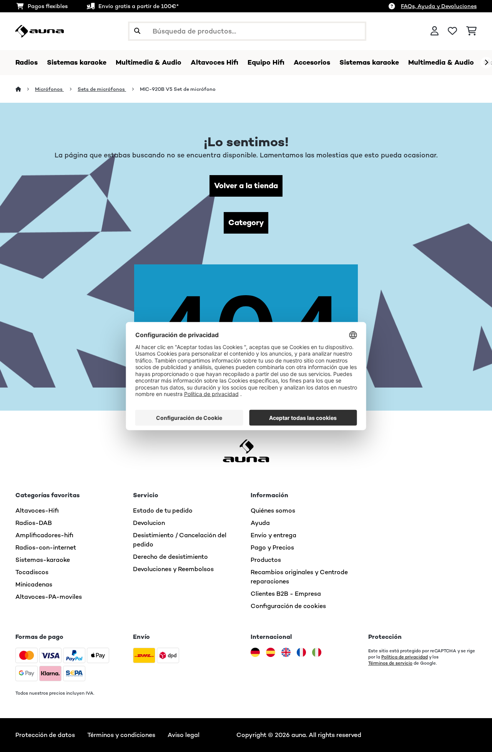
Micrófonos (49, 89)
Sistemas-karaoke (42, 560)
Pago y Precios (272, 547)
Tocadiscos (31, 572)
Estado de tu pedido (163, 510)
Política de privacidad (404, 657)
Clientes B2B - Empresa (286, 594)
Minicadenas (33, 584)
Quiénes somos (273, 510)
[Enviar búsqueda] (137, 31)
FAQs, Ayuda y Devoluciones (439, 6)
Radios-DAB (33, 523)
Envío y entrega (273, 535)
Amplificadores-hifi (44, 535)
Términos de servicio (390, 663)
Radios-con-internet (45, 547)
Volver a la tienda (246, 186)
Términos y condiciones (121, 735)
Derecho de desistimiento (170, 557)
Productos (266, 560)
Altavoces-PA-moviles (48, 597)
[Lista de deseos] (452, 31)
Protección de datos (45, 735)
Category (246, 222)
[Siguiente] (486, 63)
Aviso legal (183, 735)
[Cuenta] (434, 31)
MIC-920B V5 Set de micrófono (178, 89)
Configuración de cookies (288, 606)
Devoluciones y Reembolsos (173, 569)
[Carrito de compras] (471, 31)
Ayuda (260, 523)
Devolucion (149, 523)
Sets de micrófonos (102, 89)
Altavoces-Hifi (37, 510)
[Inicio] (25, 89)
